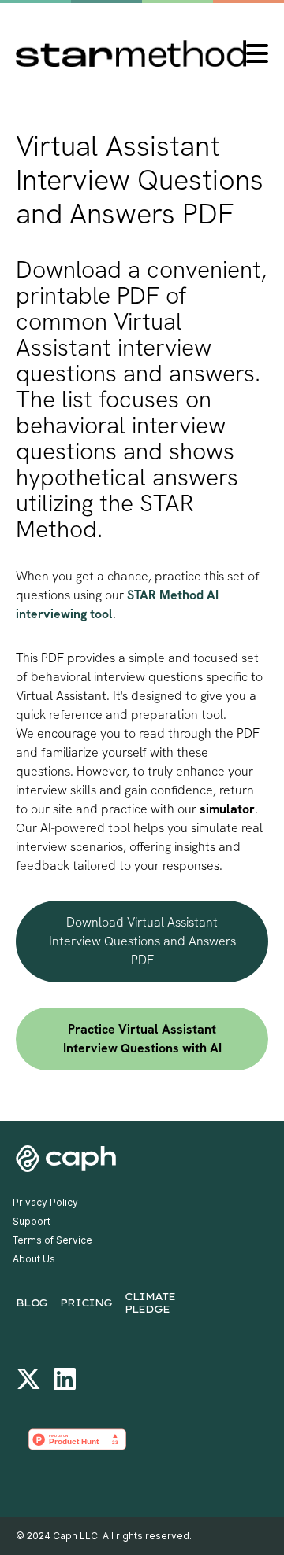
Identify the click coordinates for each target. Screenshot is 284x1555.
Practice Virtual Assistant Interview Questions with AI (142, 1038)
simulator (227, 809)
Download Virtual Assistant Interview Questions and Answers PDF (142, 941)
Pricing (86, 1303)
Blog (31, 1303)
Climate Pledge (150, 1303)
